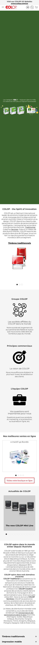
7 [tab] (20, 534)
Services (14, 229)
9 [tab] (25, 534)
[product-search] (32, 7)
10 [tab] (28, 534)
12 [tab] (32, 534)
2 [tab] (19, 284)
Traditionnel (30, 227)
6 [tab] (18, 534)
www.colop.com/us (19, 4)
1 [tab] (17, 284)
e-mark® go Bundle (19, 442)
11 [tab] (30, 534)
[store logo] (11, 7)
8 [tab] (23, 534)
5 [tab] (16, 534)
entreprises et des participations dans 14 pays (18, 614)
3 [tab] (22, 284)
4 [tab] (23, 475)
